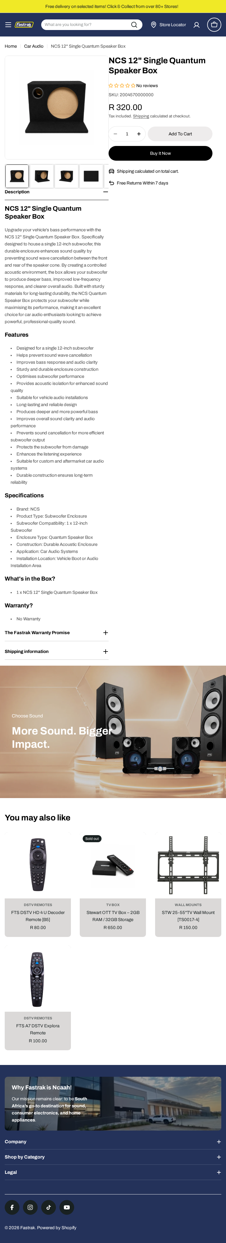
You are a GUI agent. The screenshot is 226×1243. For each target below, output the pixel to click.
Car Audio (34, 46)
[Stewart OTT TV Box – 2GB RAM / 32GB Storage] (113, 865)
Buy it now (160, 153)
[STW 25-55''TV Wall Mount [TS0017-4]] (188, 865)
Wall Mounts (188, 905)
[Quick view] (62, 845)
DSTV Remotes (38, 905)
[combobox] (91, 24)
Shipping (141, 116)
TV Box (112, 905)
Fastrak (27, 1227)
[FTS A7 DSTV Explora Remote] (38, 978)
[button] (122, 85)
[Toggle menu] (8, 24)
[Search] (134, 24)
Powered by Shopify (57, 1227)
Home (11, 46)
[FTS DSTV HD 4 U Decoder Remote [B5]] (38, 865)
